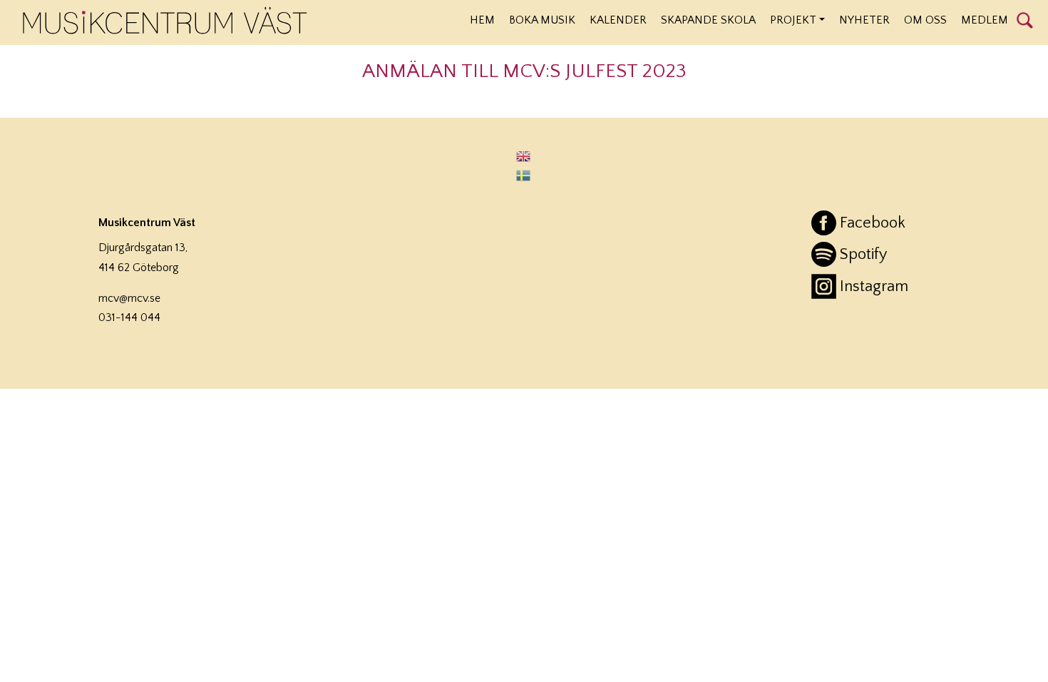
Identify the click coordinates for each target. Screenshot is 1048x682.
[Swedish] (524, 175)
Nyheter (864, 20)
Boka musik (542, 20)
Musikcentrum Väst (165, 20)
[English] (524, 156)
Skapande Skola (708, 20)
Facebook (872, 223)
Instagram (874, 286)
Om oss (925, 20)
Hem (482, 20)
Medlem (984, 20)
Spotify (863, 254)
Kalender (618, 20)
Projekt (793, 20)
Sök (1025, 19)
